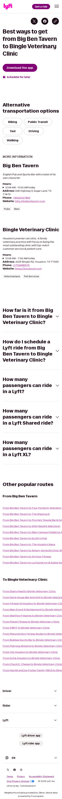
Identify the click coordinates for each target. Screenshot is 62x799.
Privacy (21, 776)
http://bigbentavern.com (30, 201)
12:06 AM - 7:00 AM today (20, 258)
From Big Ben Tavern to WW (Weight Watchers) (31, 526)
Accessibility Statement (41, 776)
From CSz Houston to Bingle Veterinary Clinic (30, 652)
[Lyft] (8, 6)
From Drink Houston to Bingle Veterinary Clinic (31, 658)
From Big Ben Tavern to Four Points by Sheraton (32, 508)
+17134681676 (21, 265)
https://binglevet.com (28, 268)
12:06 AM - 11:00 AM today (20, 187)
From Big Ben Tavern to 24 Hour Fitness (27, 556)
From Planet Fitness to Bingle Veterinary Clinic (31, 621)
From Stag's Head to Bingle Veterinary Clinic (29, 591)
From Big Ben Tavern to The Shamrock (26, 514)
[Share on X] (34, 21)
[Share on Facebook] (45, 21)
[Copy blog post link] (55, 21)
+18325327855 (21, 197)
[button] (56, 6)
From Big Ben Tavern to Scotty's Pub (25, 538)
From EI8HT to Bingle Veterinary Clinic (26, 627)
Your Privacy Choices (18, 781)
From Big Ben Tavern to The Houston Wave (29, 544)
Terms (10, 776)
